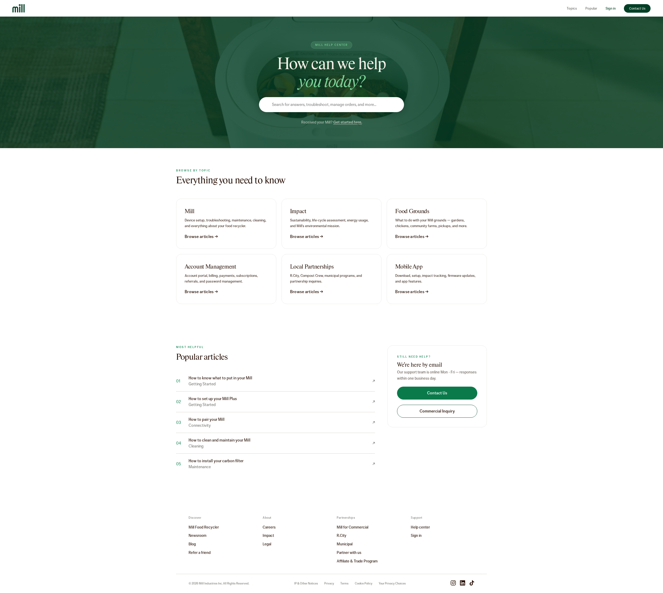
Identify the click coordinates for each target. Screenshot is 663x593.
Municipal (344, 544)
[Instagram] (453, 583)
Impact (268, 535)
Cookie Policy (363, 583)
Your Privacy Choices (392, 583)
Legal (267, 544)
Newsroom (197, 535)
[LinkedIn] (462, 583)
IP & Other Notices (306, 583)
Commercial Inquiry (437, 411)
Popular (591, 8)
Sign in (611, 8)
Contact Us (637, 8)
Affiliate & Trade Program (357, 561)
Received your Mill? (331, 122)
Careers (269, 527)
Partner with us (349, 552)
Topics (572, 8)
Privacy (329, 583)
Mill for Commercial (352, 527)
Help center (420, 527)
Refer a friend (200, 552)
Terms (344, 583)
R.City (342, 535)
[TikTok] (471, 583)
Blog (192, 544)
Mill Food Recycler (204, 527)
